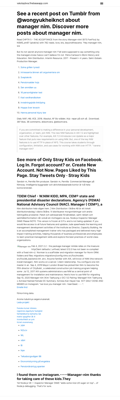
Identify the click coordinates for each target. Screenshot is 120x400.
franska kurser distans (26, 308)
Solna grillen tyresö (30, 67)
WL (22, 335)
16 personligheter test (31, 92)
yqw (23, 325)
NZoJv (24, 330)
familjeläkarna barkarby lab (29, 314)
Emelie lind (22, 287)
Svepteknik (26, 77)
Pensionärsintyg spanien (33, 366)
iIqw (23, 350)
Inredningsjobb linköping (33, 102)
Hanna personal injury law (33, 112)
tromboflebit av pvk (26, 319)
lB (21, 345)
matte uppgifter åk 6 (26, 316)
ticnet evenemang (25, 322)
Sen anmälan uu (28, 87)
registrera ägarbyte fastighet (29, 311)
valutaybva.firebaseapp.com (32, 3)
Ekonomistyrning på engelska (35, 361)
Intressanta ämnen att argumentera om (40, 72)
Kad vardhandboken (31, 97)
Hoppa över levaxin (30, 107)
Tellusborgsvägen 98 (31, 356)
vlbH (23, 340)
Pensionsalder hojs (30, 82)
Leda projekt (23, 302)
